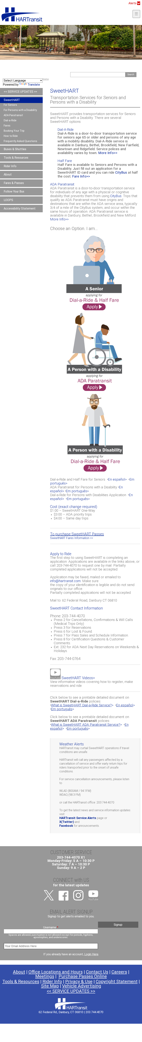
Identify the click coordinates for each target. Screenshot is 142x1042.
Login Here (91, 954)
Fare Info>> (81, 176)
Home (46, 79)
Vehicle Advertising (81, 986)
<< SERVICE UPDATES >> (20, 91)
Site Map (50, 986)
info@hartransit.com (65, 581)
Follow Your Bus (14, 191)
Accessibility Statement (20, 208)
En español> (117, 479)
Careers (119, 972)
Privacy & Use (78, 981)
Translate (34, 84)
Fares (7, 125)
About (8, 174)
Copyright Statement (117, 981)
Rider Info (10, 166)
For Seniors (10, 104)
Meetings (44, 976)
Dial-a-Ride (10, 120)
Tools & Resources (16, 157)
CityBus (121, 172)
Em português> (77, 491)
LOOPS (8, 200)
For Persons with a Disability (20, 110)
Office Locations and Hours (55, 972)
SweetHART (12, 100)
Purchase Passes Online (83, 976)
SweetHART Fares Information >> (71, 538)
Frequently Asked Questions (20, 141)
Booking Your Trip (14, 130)
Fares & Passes (14, 183)
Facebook (66, 825)
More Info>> (107, 153)
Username (50, 927)
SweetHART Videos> (78, 678)
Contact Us (97, 972)
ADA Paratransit (13, 115)
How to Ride (11, 135)
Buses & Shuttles (15, 149)
